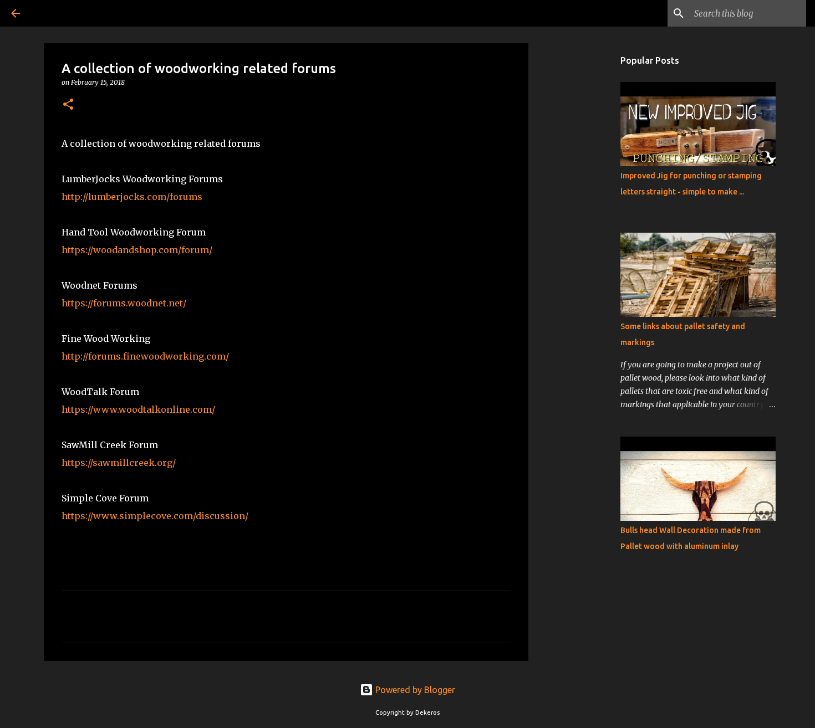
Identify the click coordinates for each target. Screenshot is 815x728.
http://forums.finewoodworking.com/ (145, 356)
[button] (68, 105)
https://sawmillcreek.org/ (119, 462)
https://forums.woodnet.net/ (124, 303)
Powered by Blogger (414, 690)
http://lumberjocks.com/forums (132, 196)
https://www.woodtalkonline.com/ (138, 409)
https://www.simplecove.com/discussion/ (155, 515)
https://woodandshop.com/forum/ (137, 249)
